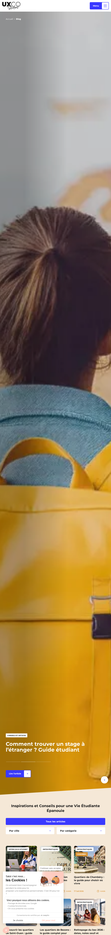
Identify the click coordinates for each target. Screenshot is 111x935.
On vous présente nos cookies (21, 908)
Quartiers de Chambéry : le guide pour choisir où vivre (89, 880)
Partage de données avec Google (22, 903)
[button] (6, 930)
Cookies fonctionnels (17, 906)
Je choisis (18, 920)
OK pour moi (48, 920)
